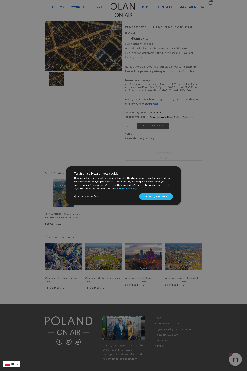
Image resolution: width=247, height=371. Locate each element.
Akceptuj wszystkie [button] (156, 196)
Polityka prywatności (127, 188)
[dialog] (123, 185)
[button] (86, 196)
